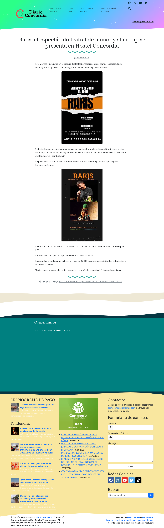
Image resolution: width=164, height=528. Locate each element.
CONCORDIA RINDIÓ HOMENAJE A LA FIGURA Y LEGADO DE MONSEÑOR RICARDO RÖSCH (82, 437)
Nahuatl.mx (147, 517)
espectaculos (85, 281)
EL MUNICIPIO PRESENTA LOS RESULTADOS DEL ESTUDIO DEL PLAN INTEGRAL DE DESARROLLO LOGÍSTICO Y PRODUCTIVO (82, 462)
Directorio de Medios (86, 10)
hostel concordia (100, 281)
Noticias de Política (55, 10)
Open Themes (133, 517)
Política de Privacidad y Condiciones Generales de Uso (128, 520)
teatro (119, 281)
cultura (75, 281)
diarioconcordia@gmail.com (121, 407)
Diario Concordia (43, 517)
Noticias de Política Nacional (110, 10)
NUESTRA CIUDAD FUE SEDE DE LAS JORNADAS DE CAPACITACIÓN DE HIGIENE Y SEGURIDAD (82, 446)
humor (112, 281)
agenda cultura (63, 281)
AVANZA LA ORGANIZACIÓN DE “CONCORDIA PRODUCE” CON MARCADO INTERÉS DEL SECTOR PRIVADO (82, 474)
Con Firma (71, 10)
